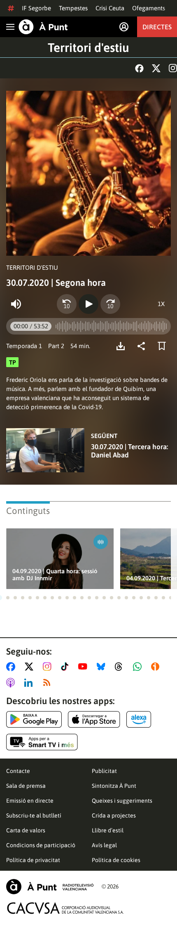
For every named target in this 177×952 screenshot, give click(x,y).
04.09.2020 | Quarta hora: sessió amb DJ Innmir (55, 575)
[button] (7, 597)
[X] (156, 68)
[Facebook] (139, 68)
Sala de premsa (26, 785)
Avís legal (104, 845)
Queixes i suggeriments (122, 800)
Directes (157, 27)
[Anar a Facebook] (12, 667)
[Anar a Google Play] (34, 719)
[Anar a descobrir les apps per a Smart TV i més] (42, 742)
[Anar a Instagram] (49, 667)
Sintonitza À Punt (114, 785)
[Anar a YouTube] (84, 667)
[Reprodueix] (88, 304)
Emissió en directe (30, 800)
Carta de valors (25, 830)
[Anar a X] (31, 667)
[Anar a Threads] (121, 667)
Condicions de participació (40, 845)
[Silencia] (16, 304)
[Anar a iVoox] (157, 667)
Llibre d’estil (107, 830)
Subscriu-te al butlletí (33, 815)
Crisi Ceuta (109, 8)
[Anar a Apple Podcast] (12, 683)
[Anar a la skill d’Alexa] (138, 719)
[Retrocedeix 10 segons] (67, 304)
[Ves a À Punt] (43, 26)
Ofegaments (148, 8)
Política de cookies (116, 860)
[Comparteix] (143, 346)
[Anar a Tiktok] (66, 667)
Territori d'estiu (88, 47)
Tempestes (73, 8)
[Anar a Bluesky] (103, 667)
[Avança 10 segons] (110, 304)
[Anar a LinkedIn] (30, 683)
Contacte (18, 771)
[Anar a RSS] (48, 683)
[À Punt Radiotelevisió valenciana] (49, 886)
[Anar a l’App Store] (94, 719)
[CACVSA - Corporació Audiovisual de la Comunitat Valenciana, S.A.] (65, 908)
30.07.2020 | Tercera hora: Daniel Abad (129, 451)
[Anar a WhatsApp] (139, 667)
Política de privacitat (33, 860)
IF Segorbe (36, 8)
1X (161, 303)
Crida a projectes (114, 815)
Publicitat (104, 771)
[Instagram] (173, 68)
